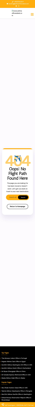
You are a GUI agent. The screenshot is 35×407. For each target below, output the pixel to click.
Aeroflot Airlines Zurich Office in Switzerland (16, 368)
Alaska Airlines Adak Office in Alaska (13, 378)
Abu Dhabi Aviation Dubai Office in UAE (14, 388)
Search (23, 197)
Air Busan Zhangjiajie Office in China (13, 371)
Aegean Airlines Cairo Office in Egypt (13, 361)
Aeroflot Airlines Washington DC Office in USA (16, 365)
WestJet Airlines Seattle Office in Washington (16, 394)
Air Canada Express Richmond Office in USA (16, 375)
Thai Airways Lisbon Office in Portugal (14, 358)
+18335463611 (19, 2)
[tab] (32, 14)
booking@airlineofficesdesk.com (19, 4)
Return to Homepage (17, 206)
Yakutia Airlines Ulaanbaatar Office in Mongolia (16, 391)
